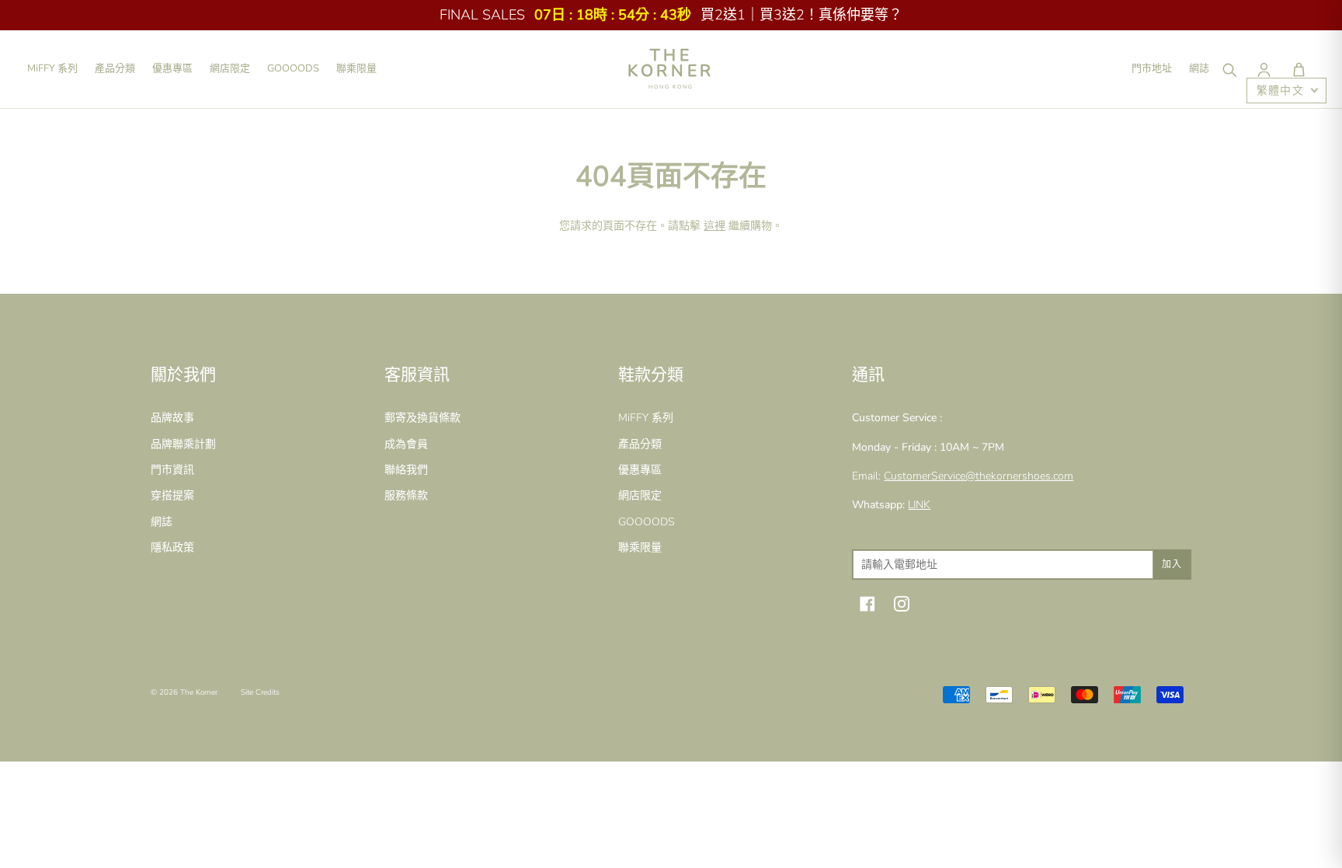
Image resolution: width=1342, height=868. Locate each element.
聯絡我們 (406, 469)
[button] (1298, 69)
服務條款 (406, 495)
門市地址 (1152, 68)
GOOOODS (293, 68)
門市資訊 (172, 469)
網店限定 (230, 68)
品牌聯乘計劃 (183, 444)
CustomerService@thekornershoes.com (978, 476)
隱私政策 (172, 547)
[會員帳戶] (1263, 69)
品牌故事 (172, 417)
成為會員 (406, 444)
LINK (919, 504)
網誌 (1199, 68)
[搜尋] (1228, 69)
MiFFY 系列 (52, 68)
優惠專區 (172, 68)
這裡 (714, 225)
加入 (1172, 564)
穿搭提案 (172, 495)
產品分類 (115, 68)
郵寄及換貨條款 (422, 417)
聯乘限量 (356, 68)
